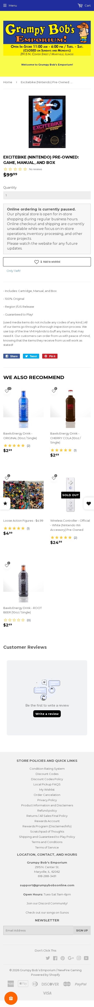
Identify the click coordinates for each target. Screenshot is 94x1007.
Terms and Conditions (47, 842)
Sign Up (82, 930)
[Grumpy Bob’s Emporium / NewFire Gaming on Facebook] (55, 958)
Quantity (10, 188)
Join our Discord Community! (47, 903)
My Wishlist (47, 789)
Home (7, 82)
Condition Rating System (47, 768)
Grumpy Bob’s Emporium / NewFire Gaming (51, 970)
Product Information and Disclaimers (47, 805)
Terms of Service (47, 847)
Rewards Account (47, 821)
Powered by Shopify (45, 974)
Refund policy (47, 810)
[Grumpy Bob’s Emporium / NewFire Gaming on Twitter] (48, 958)
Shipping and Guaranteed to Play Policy (47, 836)
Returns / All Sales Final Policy (47, 815)
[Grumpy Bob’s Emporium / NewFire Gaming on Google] (71, 958)
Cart (87, 5)
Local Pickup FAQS (47, 784)
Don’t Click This (45, 950)
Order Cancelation (47, 795)
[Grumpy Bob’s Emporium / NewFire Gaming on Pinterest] (62, 958)
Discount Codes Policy (47, 779)
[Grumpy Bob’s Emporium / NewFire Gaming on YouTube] (86, 958)
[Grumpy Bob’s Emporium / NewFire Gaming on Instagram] (79, 958)
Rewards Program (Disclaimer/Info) (47, 826)
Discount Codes (47, 774)
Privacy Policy (47, 800)
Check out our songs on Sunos (47, 912)
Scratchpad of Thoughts (47, 831)
